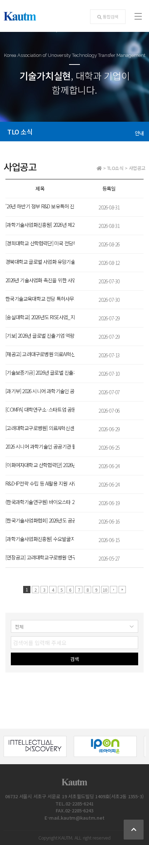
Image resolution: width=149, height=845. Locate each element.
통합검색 (110, 16)
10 (105, 590)
